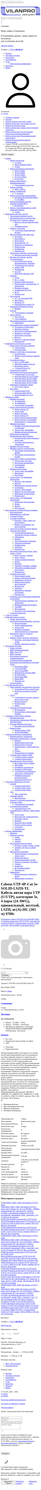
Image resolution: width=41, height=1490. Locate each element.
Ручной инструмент (18, 574)
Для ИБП (18, 607)
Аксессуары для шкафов (24, 405)
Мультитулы (19, 586)
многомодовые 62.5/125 (24, 395)
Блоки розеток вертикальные (26, 418)
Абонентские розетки (18, 370)
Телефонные (19, 249)
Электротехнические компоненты (18, 734)
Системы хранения (17, 518)
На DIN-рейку (20, 675)
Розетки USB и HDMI (23, 823)
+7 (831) (15, 50)
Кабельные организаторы (24, 494)
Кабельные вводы (21, 858)
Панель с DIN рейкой (23, 490)
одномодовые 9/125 (22, 391)
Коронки (18, 564)
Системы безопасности (14, 685)
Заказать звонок (7, 46)
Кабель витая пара (17, 160)
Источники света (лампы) (25, 763)
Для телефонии (20, 319)
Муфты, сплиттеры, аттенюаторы (23, 352)
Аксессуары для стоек (23, 461)
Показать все (20, 251)
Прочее (17, 506)
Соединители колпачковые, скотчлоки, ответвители (25, 772)
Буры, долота (20, 557)
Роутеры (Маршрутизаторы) (21, 724)
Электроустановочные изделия (17, 782)
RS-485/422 (19, 206)
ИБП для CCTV (16, 652)
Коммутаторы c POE (23, 730)
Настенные (19, 300)
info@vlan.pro (6, 1325)
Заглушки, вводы (21, 819)
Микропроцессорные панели (26, 485)
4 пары (17, 167)
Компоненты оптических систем (18, 344)
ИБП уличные (15, 654)
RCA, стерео (19, 280)
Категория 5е (20, 239)
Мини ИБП (19, 679)
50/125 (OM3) (20, 173)
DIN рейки (19, 765)
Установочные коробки (19, 806)
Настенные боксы (21, 366)
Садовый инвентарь (18, 613)
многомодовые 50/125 (23, 393)
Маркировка (15, 872)
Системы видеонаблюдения (21, 708)
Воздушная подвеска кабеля (21, 843)
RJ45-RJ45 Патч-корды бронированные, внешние (25, 262)
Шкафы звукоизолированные (26, 432)
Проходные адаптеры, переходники (24, 253)
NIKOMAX (19, 323)
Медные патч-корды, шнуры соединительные (21, 258)
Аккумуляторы (16, 683)
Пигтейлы (14, 389)
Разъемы (13, 276)
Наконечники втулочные (24, 753)
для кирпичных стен (23, 808)
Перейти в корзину (20, 1482)
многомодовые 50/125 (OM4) (26, 383)
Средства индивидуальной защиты (23, 529)
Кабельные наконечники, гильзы (23, 739)
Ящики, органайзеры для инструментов (24, 526)
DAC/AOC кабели (22, 387)
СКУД (12, 695)
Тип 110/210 (19, 317)
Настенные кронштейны (24, 463)
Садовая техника (16, 516)
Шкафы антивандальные (19, 446)
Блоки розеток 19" (22, 416)
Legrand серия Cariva (23, 788)
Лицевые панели (21, 226)
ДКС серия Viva (21, 794)
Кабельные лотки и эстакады (21, 634)
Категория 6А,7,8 (21, 243)
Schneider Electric (16, 796)
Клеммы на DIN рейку (23, 769)
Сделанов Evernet (4, 1395)
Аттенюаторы (20, 354)
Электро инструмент (18, 531)
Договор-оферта (7, 1408)
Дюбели (18, 839)
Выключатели (20, 798)
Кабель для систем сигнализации (23, 195)
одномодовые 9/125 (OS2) (25, 374)
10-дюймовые (20, 401)
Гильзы (17, 751)
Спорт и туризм (11, 615)
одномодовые (20, 348)
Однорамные (20, 465)
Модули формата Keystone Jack (22, 235)
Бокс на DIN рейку (22, 362)
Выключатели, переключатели (26, 817)
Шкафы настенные (17, 399)
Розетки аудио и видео (23, 825)
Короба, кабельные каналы (25, 644)
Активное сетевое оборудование (18, 716)
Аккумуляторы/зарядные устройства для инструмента (26, 534)
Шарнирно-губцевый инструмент (23, 591)
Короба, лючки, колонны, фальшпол (24, 638)
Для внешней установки (24, 313)
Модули (18, 337)
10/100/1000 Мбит (21, 732)
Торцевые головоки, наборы (26, 566)
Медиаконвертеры (17, 718)
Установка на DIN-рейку (24, 327)
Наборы (18, 539)
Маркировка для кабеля (24, 878)
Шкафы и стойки (12, 397)
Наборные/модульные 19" (25, 304)
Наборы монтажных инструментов (22, 583)
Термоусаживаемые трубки (25, 860)
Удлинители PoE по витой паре (27, 689)
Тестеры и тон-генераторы (25, 611)
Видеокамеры (20, 710)
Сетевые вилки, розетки (24, 757)
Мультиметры (20, 609)
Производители (11, 1366)
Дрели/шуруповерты (23, 543)
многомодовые (20, 350)
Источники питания (13, 646)
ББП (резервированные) (19, 650)
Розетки (13, 311)
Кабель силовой (16, 187)
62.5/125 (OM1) (20, 177)
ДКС (12, 792)
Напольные (19, 473)
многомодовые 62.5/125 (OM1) (26, 376)
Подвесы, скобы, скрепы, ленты (27, 845)
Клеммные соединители (24, 767)
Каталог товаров (7, 154)
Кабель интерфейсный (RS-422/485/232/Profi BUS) (20, 203)
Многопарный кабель (23, 165)
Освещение (19, 488)
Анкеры (18, 841)
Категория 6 (19, 241)
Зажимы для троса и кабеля (25, 848)
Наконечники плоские (23, 745)
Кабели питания (21, 413)
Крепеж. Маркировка (13, 831)
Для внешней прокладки (24, 185)
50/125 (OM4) (20, 175)
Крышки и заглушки (23, 333)
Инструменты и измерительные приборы (21, 510)
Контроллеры (20, 704)
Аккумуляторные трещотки (25, 541)
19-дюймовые (20, 403)
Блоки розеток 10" (22, 409)
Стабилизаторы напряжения (21, 660)
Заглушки (18, 237)
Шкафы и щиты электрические (22, 448)
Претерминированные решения (22, 321)
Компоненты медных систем (16, 214)
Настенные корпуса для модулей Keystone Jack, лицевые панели (22, 219)
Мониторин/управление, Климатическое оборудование (21, 435)
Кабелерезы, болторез (23, 580)
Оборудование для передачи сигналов (25, 687)
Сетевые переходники (23, 759)
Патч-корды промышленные (26, 331)
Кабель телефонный (18, 191)
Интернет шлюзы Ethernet (25, 726)
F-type (17, 278)
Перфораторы (20, 545)
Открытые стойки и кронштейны (23, 459)
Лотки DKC (19, 636)
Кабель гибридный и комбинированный (18, 182)
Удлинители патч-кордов (24, 265)
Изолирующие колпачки (24, 282)
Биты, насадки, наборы (24, 555)
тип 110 (17, 272)
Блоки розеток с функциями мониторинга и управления (25, 421)
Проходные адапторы (23, 335)
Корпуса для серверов (23, 481)
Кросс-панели (15, 315)
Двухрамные (19, 467)
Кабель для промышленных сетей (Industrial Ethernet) (23, 209)
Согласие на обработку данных (13, 1404)
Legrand (13, 784)
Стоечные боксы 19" (23, 368)
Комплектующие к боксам (25, 364)
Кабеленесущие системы (15, 617)
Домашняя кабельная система (21, 307)
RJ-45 (17, 292)
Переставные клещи (22, 576)
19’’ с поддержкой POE (23, 298)
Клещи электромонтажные (25, 578)
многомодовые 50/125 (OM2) (26, 379)
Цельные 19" (20, 302)
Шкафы (17, 309)
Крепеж (18, 483)
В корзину (5, 975)
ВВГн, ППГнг (20, 189)
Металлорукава (21, 623)
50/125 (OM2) (20, 171)
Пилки (17, 562)
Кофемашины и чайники (19, 514)
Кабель (8, 158)
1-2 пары (18, 163)
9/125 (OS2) (19, 179)
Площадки (19, 866)
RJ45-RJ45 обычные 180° (24, 274)
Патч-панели (15, 296)
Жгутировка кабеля (22, 868)
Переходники (20, 247)
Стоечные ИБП (21, 669)
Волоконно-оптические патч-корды (24, 372)
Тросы (17, 850)
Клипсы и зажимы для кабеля (26, 862)
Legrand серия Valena (23, 790)
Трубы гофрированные (23, 625)
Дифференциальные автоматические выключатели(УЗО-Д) (23, 778)
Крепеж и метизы (17, 835)
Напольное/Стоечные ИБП (25, 673)
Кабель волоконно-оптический (22, 169)
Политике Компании (9, 1443)
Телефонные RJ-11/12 (23, 290)
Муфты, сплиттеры (17, 228)
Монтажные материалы (19, 852)
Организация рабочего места (21, 216)
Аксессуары (19, 411)
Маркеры (13, 833)
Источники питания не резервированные (19, 657)
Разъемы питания (21, 288)
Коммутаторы (15, 728)
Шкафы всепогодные (18, 469)
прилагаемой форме (25, 1441)
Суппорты (19, 827)
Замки (17, 706)
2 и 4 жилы (19, 193)
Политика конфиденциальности (13, 1400)
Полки (17, 504)
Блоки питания (16, 648)
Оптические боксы (17, 360)
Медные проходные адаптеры (26, 255)
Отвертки (18, 547)
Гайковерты (19, 537)
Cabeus (9, 991)
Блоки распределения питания (22, 407)
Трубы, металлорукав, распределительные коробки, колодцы (25, 620)
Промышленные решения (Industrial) (24, 325)
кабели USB (19, 267)
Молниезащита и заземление (21, 736)
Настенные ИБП (21, 677)
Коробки (18, 821)
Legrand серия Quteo (22, 786)
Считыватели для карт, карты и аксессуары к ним (27, 698)
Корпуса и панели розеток (25, 339)
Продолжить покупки (8, 1482)
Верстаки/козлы (16, 512)
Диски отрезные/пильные (25, 560)
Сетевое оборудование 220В (21, 755)
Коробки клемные (22, 329)
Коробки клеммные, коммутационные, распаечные (26, 631)
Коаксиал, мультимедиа (24, 245)
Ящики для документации (25, 492)
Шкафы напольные (17, 424)
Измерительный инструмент (26, 605)
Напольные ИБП (21, 667)
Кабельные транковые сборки (21, 385)
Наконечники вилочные (24, 743)
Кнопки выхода (21, 701)
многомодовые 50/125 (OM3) (26, 381)
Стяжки (18, 864)
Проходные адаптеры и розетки (22, 346)
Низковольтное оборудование (21, 761)
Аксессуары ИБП (21, 671)
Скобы (17, 837)
